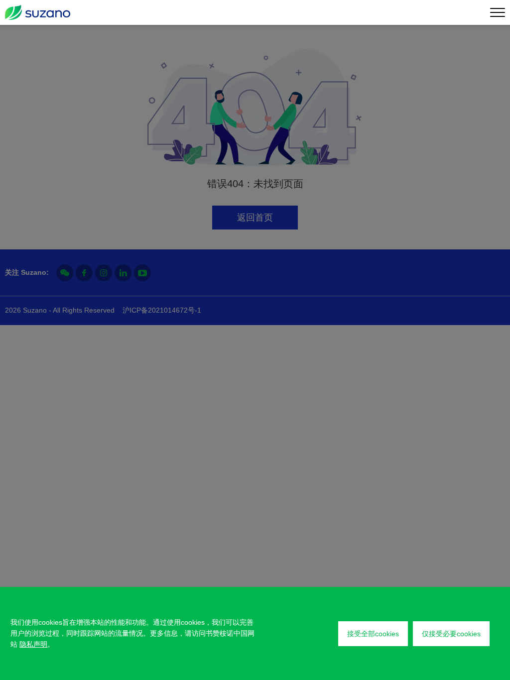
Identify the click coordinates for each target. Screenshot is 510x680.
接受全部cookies (373, 634)
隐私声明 (33, 644)
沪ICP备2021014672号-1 (162, 310)
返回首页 (255, 218)
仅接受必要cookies (451, 634)
